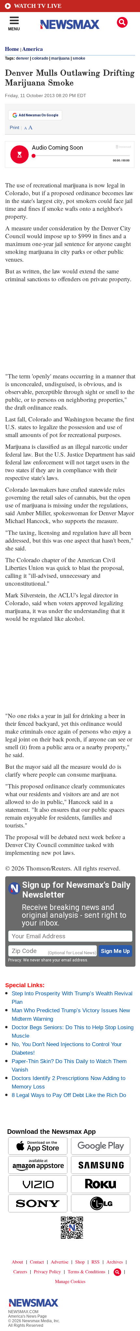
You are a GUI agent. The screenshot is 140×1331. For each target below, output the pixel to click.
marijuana (60, 58)
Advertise (59, 1262)
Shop (80, 1262)
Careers (20, 1271)
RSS (95, 1262)
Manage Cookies (70, 1281)
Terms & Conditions (86, 1271)
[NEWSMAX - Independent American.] (70, 24)
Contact (37, 1262)
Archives (114, 1262)
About (17, 1262)
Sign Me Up (115, 951)
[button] (122, 22)
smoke (79, 58)
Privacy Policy (47, 1271)
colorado (40, 58)
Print (14, 127)
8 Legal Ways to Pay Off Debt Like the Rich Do (69, 1095)
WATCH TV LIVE (38, 6)
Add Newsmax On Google (38, 115)
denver (22, 58)
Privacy (14, 960)
